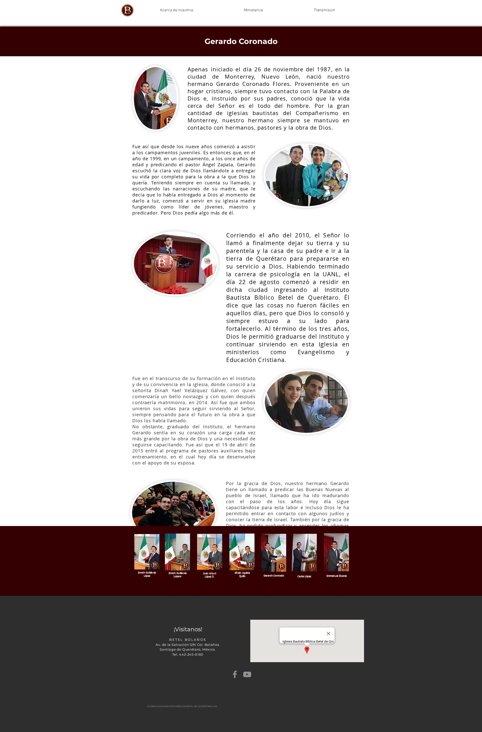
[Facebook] (235, 674)
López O (209, 577)
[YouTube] (247, 674)
